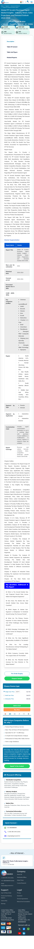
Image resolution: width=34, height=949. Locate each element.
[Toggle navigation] (31, 2)
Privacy (19, 893)
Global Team (20, 880)
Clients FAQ (4, 900)
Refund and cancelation (23, 901)
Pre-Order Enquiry (17, 673)
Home (2, 6)
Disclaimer (19, 895)
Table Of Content (12, 47)
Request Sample (17, 678)
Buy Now (17, 710)
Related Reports (12, 57)
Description (10, 41)
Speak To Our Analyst (17, 766)
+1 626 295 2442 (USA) (13, 831)
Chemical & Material (15, 6)
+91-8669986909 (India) (7, 880)
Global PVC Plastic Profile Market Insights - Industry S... (16, 861)
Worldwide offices (21, 877)
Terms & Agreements (22, 898)
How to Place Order (6, 893)
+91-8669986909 (12, 827)
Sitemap (3, 903)
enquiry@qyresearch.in (13, 836)
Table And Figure (12, 52)
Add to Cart (17, 706)
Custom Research (21, 883)
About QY (19, 874)
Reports (7, 6)
